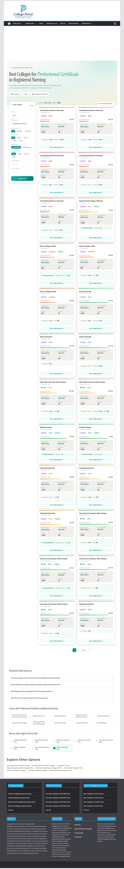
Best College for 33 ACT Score (93, 806)
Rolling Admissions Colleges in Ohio (61, 770)
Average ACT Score (63, 765)
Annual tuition (15, 151)
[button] (21, 23)
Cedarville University (47, 468)
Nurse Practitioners (60, 723)
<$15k (19, 153)
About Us (77, 825)
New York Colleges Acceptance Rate (20, 806)
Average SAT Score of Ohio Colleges (43, 765)
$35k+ (14, 156)
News (41, 23)
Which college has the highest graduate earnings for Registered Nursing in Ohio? (36, 684)
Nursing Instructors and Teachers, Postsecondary (19, 716)
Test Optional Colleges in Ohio (73, 768)
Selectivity (14, 134)
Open (21, 140)
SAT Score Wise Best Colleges (16, 770)
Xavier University (85, 291)
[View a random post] (115, 23)
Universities (86, 23)
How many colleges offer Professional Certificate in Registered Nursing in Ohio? (35, 678)
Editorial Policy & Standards (83, 829)
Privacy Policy (78, 833)
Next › (84, 650)
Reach (19, 137)
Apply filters (22, 178)
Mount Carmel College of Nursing (91, 201)
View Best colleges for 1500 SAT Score (58, 798)
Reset (31, 105)
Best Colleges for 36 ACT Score (94, 794)
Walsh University (46, 427)
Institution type (16, 128)
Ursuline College (85, 427)
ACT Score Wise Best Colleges (37, 770)
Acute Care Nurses (60, 716)
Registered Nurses (39, 716)
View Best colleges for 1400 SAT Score (58, 806)
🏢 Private (28, 131)
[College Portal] (9, 23)
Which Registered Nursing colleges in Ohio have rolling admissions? (32, 691)
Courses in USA (51, 23)
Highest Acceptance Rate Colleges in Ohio (20, 768)
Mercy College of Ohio (48, 246)
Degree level (15, 120)
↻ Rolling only (27, 147)
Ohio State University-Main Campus (53, 382)
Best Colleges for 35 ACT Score (94, 798)
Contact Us (78, 837)
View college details (56, 147)
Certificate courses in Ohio (19, 741)
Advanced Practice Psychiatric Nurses (82, 716)
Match (25, 137)
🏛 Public (19, 131)
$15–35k (27, 153)
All (13, 131)
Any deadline (16, 147)
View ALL (87, 810)
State (13, 111)
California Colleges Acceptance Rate (20, 794)
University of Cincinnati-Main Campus (93, 513)
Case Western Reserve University (52, 110)
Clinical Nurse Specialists (19, 723)
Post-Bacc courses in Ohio (83, 741)
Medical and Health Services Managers (39, 723)
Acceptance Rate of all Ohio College (18, 765)
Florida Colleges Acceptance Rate (19, 798)
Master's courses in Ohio (18, 748)
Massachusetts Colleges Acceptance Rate (21, 802)
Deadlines (16, 23)
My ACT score (15, 168)
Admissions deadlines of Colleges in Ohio (49, 768)
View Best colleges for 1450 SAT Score (58, 802)
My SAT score (15, 160)
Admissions (30, 23)
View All (10, 810)
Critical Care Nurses (103, 716)
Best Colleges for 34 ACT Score (94, 802)
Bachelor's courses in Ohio (62, 741)
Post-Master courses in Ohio (41, 748)
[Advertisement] (62, 40)
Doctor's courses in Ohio (61, 748)
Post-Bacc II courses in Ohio (105, 741)
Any (13, 153)
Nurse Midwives (102, 723)
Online (62, 23)
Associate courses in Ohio (40, 741)
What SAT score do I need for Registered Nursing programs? (29, 698)
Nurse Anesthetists (81, 723)
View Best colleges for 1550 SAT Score (58, 794)
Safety (14, 140)
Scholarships (73, 23)
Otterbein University (86, 604)
